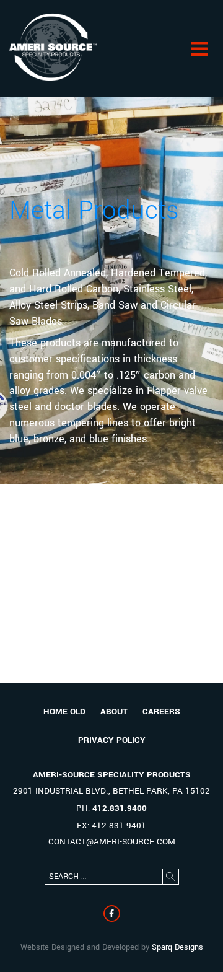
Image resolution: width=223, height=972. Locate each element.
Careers (161, 711)
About (114, 711)
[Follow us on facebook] (111, 913)
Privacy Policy (112, 740)
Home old (64, 711)
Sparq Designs (177, 947)
